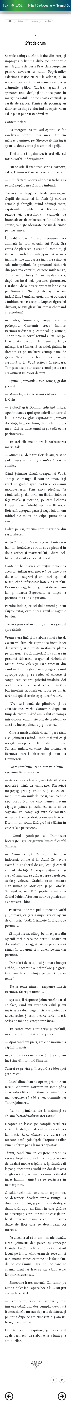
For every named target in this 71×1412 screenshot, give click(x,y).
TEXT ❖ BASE (13, 5)
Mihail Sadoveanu (22, 21)
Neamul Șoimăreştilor (35, 21)
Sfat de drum (47, 21)
